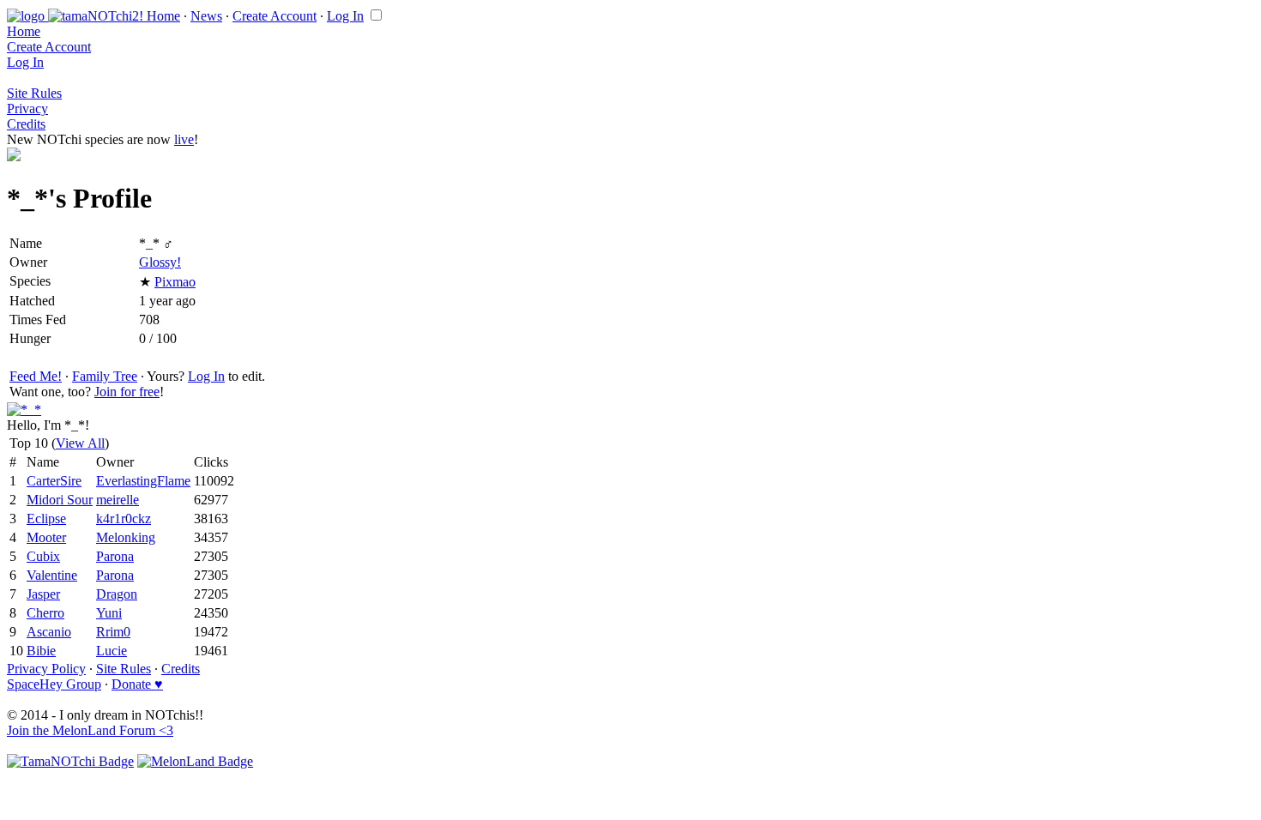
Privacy (27, 108)
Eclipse (46, 518)
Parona (115, 556)
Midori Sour (60, 499)
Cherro (45, 613)
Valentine (52, 575)
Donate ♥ (137, 684)
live (184, 139)
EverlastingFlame (143, 480)
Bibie (41, 650)
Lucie (111, 650)
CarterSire (54, 480)
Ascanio (49, 631)
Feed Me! (35, 376)
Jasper (43, 594)
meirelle (117, 499)
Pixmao (175, 281)
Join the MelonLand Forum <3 (90, 730)
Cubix (43, 556)
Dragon (116, 594)
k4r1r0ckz (123, 518)
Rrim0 (113, 631)
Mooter (46, 537)
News (206, 16)
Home (163, 16)
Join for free (127, 391)
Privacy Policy (46, 668)
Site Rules (34, 93)
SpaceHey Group (54, 684)
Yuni (109, 613)
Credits (26, 124)
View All (80, 443)
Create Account (274, 16)
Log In (345, 16)
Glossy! (160, 262)
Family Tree (104, 376)
